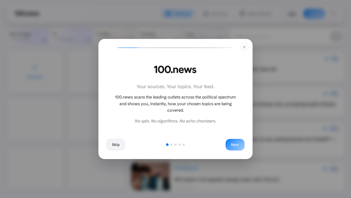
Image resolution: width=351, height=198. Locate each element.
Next (235, 144)
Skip (115, 144)
